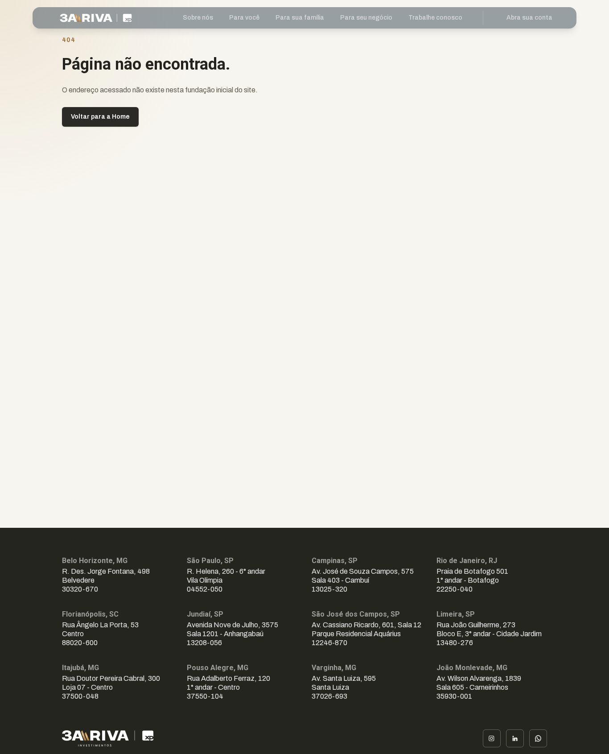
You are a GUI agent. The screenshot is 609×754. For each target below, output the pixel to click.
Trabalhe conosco (435, 17)
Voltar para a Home (100, 116)
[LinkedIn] (515, 738)
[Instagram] (492, 738)
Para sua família (300, 17)
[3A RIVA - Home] (87, 18)
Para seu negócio (366, 17)
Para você (244, 17)
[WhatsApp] (538, 738)
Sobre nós (198, 17)
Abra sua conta (529, 17)
